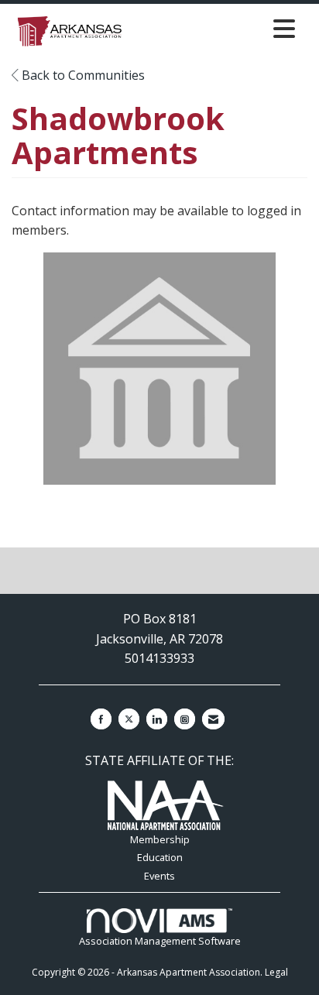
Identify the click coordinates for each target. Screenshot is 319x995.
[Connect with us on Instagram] (184, 719)
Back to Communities (82, 75)
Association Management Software (160, 941)
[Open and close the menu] (215, 28)
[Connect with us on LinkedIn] (156, 719)
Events (159, 876)
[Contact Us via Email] (213, 719)
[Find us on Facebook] (101, 719)
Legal (276, 972)
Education (160, 857)
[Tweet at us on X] (128, 719)
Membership (160, 839)
